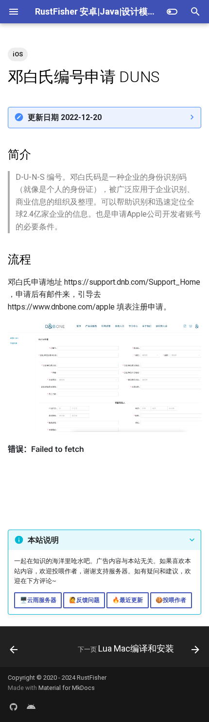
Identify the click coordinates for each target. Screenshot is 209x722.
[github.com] (13, 706)
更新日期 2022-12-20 (65, 117)
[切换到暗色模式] (172, 11)
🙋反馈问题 (84, 600)
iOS (18, 54)
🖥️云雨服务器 (38, 600)
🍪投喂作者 (171, 600)
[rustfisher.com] (31, 706)
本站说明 (43, 540)
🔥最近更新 (127, 600)
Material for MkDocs (66, 687)
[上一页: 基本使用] (14, 649)
